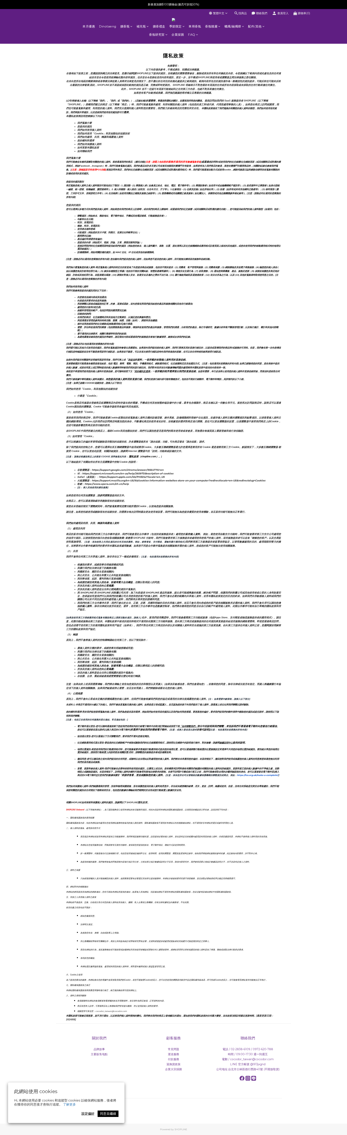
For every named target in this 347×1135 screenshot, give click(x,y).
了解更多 (69, 1104)
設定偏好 (88, 1114)
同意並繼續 (108, 1114)
